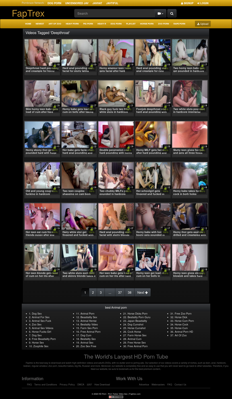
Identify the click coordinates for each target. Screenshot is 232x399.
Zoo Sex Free (88, 346)
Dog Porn (54, 3)
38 (129, 292)
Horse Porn (147, 23)
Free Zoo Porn (183, 313)
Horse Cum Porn (184, 321)
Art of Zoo (55, 23)
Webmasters (158, 384)
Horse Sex (38, 342)
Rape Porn (179, 23)
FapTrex (28, 12)
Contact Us (180, 384)
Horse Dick (181, 317)
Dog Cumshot (135, 324)
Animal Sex (86, 342)
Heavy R (102, 23)
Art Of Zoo (181, 335)
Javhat (97, 3)
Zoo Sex (37, 324)
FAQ (29, 384)
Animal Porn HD (184, 331)
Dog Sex (37, 313)
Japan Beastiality (137, 321)
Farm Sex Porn (89, 328)
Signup (188, 3)
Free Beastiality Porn (44, 339)
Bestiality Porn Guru (139, 317)
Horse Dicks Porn (138, 313)
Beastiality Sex (88, 317)
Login (204, 3)
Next (141, 292)
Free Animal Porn (90, 331)
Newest (40, 23)
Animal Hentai (88, 321)
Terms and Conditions (45, 384)
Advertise (144, 384)
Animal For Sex (40, 317)
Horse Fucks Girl (41, 331)
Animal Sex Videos (42, 328)
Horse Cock (181, 324)
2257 (89, 384)
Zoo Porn (163, 23)
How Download (102, 384)
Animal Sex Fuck (41, 321)
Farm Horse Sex (137, 335)
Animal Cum (135, 339)
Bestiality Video (89, 324)
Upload (204, 24)
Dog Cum (85, 335)
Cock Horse (134, 331)
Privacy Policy (67, 384)
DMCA (80, 384)
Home (28, 23)
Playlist (131, 23)
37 (120, 292)
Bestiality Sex (88, 339)
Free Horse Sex (137, 342)
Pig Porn (88, 23)
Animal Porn (87, 313)
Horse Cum (181, 328)
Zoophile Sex (40, 346)
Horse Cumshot (137, 328)
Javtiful (112, 3)
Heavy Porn (72, 23)
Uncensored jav (76, 3)
